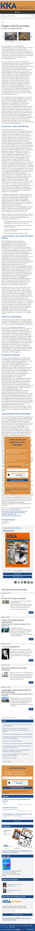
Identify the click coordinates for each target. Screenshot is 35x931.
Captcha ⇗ (24, 477)
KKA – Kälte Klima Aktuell (15, 466)
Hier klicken (19, 475)
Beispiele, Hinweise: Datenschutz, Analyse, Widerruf (17, 489)
